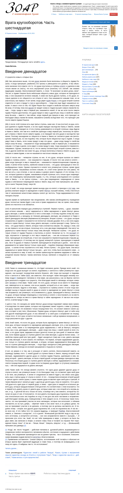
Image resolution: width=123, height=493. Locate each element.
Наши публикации (88, 91)
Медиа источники (88, 82)
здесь (42, 62)
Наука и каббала (87, 89)
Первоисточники (12, 33)
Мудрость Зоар (87, 84)
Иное (84, 72)
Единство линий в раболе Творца (38, 453)
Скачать (113, 14)
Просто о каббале (88, 101)
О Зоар (53, 14)
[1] (15, 278)
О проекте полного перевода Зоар (93, 96)
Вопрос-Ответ (86, 67)
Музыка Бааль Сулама (101, 14)
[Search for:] (97, 48)
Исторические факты (89, 74)
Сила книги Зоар (87, 103)
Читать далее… (11, 448)
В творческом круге (88, 65)
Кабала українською (89, 77)
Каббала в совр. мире (65, 14)
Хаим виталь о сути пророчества (25, 457)
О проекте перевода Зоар (83, 14)
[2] (25, 426)
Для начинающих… (88, 69)
